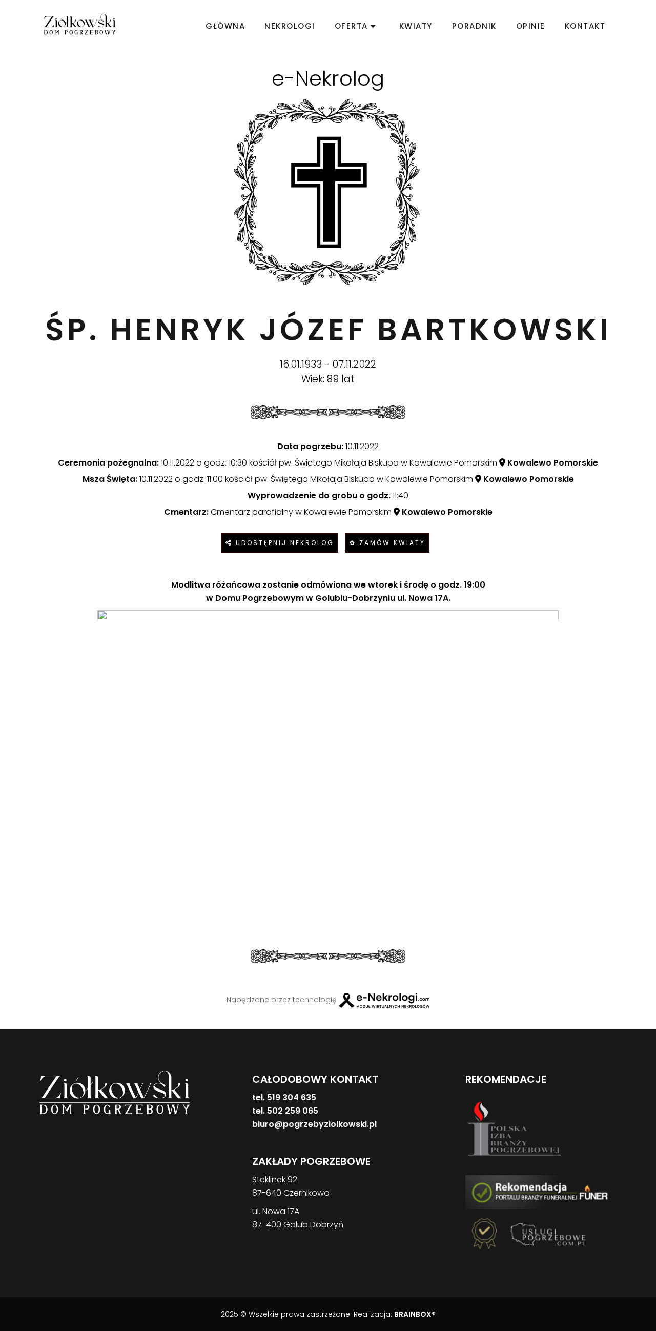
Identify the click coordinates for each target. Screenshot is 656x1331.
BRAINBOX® (415, 1314)
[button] (20, 1277)
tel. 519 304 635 (284, 1097)
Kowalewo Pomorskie (551, 463)
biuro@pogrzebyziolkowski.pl (314, 1124)
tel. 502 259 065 (285, 1111)
